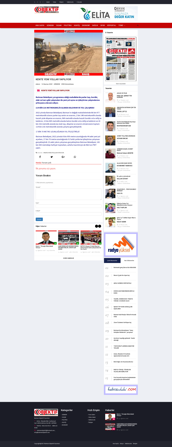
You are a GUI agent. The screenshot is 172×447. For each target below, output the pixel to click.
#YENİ (49, 153)
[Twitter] (40, 2)
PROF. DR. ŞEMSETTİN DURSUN (124, 96)
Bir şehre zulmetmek (123, 176)
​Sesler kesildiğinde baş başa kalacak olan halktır (126, 122)
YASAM (59, 25)
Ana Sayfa (40, 25)
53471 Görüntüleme (124, 226)
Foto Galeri (91, 414)
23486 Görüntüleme (124, 170)
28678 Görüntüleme (124, 116)
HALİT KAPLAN (122, 207)
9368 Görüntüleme (124, 212)
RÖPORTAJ (111, 25)
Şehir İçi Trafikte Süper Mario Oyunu (126, 218)
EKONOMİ (86, 25)
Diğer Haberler (68, 258)
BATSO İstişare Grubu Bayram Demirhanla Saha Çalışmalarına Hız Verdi (91, 247)
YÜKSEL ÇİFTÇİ (122, 111)
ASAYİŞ (77, 25)
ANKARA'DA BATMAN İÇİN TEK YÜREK (126, 108)
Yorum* (38, 187)
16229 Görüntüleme (124, 157)
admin (38, 84)
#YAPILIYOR (60, 153)
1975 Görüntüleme (124, 198)
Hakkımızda (70, 2)
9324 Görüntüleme (124, 130)
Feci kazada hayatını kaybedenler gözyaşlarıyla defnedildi (125, 378)
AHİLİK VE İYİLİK (122, 93)
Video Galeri (92, 417)
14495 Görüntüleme (124, 102)
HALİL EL (120, 193)
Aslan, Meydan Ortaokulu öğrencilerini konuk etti (122, 355)
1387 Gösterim (96, 252)
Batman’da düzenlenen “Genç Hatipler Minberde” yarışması (123, 331)
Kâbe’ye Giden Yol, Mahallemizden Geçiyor (124, 204)
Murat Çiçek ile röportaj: (122, 275)
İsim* (37, 203)
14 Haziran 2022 (47, 84)
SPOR (102, 25)
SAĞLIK (95, 25)
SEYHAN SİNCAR (122, 138)
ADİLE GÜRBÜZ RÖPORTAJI (122, 283)
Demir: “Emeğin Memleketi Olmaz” (44, 246)
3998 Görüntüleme (67, 84)
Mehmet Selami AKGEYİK (125, 153)
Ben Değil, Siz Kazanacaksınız (123, 362)
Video (54, 2)
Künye (122, 443)
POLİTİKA (67, 25)
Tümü (120, 25)
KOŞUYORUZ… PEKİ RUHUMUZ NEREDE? (126, 190)
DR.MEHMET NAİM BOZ (124, 166)
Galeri (48, 2)
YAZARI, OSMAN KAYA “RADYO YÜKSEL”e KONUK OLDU (123, 300)
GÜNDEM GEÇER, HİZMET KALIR (125, 149)
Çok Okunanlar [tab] (112, 260)
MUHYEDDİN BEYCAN (124, 126)
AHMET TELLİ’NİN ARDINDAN (126, 136)
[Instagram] (37, 2)
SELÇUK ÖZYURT (122, 179)
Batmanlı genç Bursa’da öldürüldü (125, 267)
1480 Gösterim (73, 252)
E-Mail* (38, 211)
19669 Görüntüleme (124, 143)
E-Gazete (79, 2)
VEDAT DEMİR (121, 222)
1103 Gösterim (51, 250)
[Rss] (34, 2)
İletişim (62, 2)
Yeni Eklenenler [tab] (129, 260)
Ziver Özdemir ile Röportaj (122, 322)
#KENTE (45, 153)
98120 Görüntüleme (124, 183)
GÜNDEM (50, 25)
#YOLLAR (54, 153)
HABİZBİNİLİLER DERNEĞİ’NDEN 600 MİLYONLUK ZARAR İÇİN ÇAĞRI (68, 247)
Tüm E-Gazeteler (121, 84)
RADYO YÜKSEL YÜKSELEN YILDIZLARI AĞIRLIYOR (122, 370)
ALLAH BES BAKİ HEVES (124, 163)
